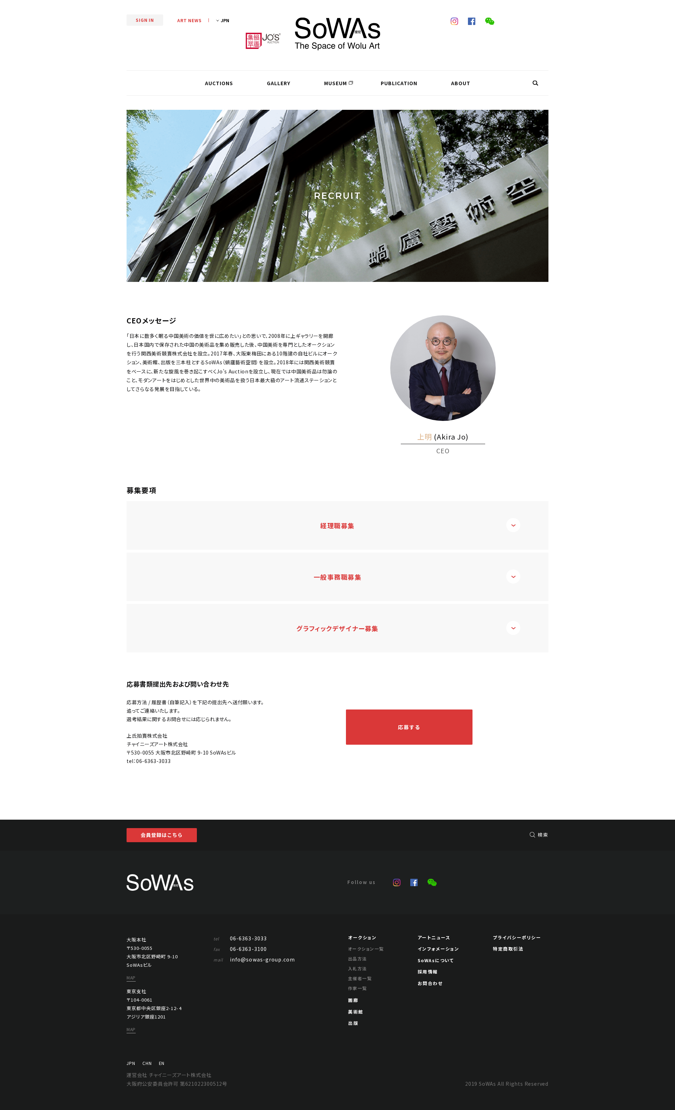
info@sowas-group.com (254, 959)
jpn (131, 1063)
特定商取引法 (508, 948)
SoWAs (337, 34)
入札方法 (357, 968)
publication (399, 83)
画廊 (353, 1000)
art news (189, 20)
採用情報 (428, 971)
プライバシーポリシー (517, 937)
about (460, 83)
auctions (219, 83)
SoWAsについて (436, 960)
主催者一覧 (360, 978)
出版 (353, 1023)
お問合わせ (430, 983)
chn (147, 1063)
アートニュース (434, 937)
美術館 (356, 1011)
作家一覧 (357, 988)
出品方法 (357, 958)
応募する (409, 727)
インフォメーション (438, 948)
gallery (278, 83)
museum (335, 83)
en (162, 1063)
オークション (362, 937)
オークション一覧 (366, 949)
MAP (131, 977)
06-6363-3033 (153, 760)
